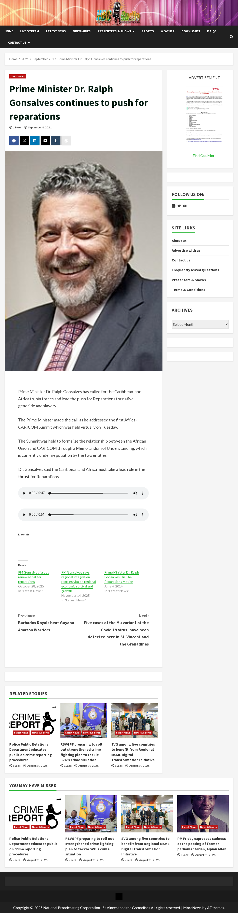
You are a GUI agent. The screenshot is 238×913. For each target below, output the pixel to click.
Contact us (17, 42)
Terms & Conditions (188, 289)
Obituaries (82, 31)
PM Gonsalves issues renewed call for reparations (33, 577)
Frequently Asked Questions (195, 269)
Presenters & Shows (114, 31)
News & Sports (40, 732)
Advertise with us (186, 250)
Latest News (56, 31)
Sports (148, 31)
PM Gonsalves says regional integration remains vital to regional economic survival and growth (78, 581)
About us (179, 240)
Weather (168, 31)
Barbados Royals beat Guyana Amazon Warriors (46, 623)
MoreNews (192, 907)
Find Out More (204, 155)
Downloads (191, 31)
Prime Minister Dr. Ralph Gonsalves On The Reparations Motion (121, 577)
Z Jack (16, 765)
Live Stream (29, 31)
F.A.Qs (212, 31)
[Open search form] (231, 37)
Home (9, 31)
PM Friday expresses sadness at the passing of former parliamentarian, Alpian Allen (201, 843)
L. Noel (17, 127)
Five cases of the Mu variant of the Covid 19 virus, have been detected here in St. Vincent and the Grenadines (116, 630)
